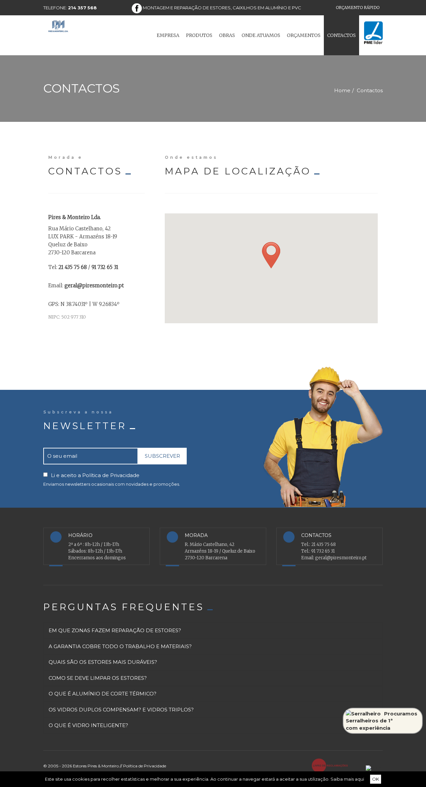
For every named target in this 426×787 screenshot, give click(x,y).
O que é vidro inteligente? (88, 732)
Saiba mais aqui (347, 779)
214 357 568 (82, 7)
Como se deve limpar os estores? (98, 685)
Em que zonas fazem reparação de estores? (115, 637)
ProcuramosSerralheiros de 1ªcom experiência (381, 720)
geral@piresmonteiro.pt (341, 558)
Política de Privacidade (110, 475)
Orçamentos (303, 35)
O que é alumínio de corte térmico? (102, 700)
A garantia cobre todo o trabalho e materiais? (120, 653)
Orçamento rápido (357, 7)
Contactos (341, 35)
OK (375, 779)
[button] (271, 255)
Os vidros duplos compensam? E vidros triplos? (121, 716)
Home (342, 90)
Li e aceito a (95, 475)
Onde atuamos (261, 35)
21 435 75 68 (323, 544)
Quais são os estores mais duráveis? (103, 669)
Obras (227, 35)
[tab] (213, 637)
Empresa (168, 35)
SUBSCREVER (162, 456)
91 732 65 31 (323, 551)
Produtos (199, 35)
